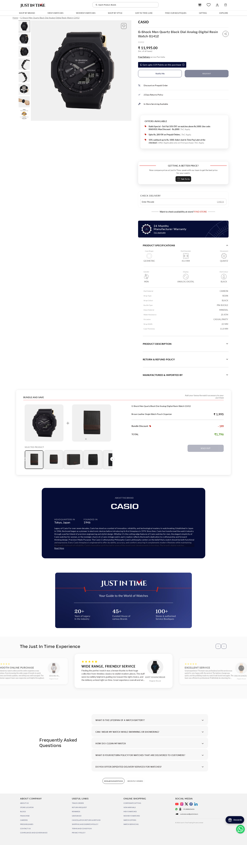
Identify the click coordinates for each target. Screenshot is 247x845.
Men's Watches (130, 811)
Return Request (79, 807)
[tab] (34, 459)
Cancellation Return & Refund (86, 820)
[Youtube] (177, 804)
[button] (124, 26)
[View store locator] (200, 5)
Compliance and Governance (33, 833)
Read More (59, 548)
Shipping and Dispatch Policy (85, 824)
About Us (24, 803)
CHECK (220, 201)
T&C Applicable (160, 233)
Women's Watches (132, 816)
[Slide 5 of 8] (24, 76)
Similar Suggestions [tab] (113, 781)
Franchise (25, 816)
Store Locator (27, 807)
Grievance (76, 816)
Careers (24, 820)
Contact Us (25, 828)
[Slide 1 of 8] (24, 26)
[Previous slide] (33, 70)
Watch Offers (130, 820)
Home (15, 18)
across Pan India (151, 57)
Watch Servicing (131, 824)
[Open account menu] (217, 4)
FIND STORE (200, 211)
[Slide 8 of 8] (24, 114)
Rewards (76, 811)
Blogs (23, 811)
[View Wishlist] (209, 4)
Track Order (78, 803)
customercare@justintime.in (189, 814)
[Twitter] (186, 804)
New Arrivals (130, 807)
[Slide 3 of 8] (24, 51)
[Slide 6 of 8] (24, 89)
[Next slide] (129, 70)
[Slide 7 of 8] (24, 101)
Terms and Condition (82, 828)
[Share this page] (226, 34)
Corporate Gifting (132, 803)
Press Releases (26, 824)
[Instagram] (181, 804)
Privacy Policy (78, 833)
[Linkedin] (196, 804)
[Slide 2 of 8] (24, 38)
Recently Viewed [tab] (135, 781)
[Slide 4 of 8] (24, 64)
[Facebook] (191, 804)
